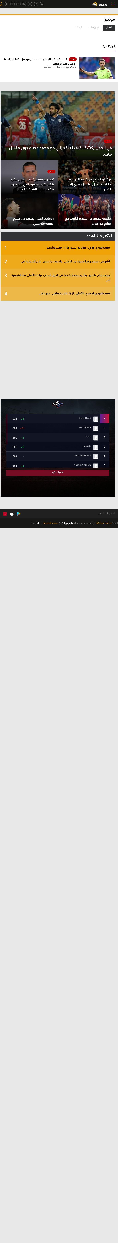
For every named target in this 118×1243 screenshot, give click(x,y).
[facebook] (7, 4)
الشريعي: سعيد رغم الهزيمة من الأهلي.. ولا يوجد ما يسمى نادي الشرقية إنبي (57, 262)
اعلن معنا (35, 523)
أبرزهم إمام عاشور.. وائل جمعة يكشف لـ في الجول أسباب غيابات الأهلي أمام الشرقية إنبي (57, 277)
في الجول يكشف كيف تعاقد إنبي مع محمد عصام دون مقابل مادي (60, 150)
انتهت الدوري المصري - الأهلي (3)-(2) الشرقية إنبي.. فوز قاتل (57, 294)
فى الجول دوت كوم (104, 523)
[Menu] (113, 4)
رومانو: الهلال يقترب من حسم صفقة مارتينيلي (33, 221)
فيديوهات (94, 27)
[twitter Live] (18, 4)
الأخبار (109, 27)
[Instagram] (24, 4)
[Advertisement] (58, 350)
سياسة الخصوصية (50, 523)
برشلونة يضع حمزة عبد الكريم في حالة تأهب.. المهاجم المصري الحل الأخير (89, 184)
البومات (78, 27)
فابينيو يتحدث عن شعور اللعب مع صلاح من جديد (88, 221)
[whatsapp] (42, 4)
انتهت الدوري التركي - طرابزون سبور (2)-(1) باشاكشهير (57, 248)
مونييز (109, 19)
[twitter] (13, 4)
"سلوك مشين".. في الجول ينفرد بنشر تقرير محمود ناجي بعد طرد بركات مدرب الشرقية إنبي (32, 184)
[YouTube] (30, 4)
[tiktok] (36, 4)
